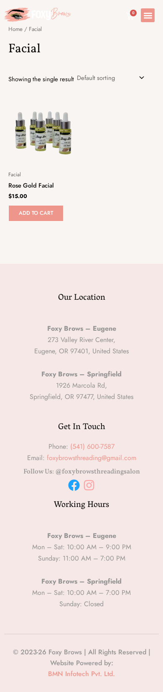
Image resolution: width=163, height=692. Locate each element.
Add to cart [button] (36, 213)
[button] (148, 15)
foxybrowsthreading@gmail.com (91, 458)
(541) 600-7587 (92, 446)
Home (15, 29)
